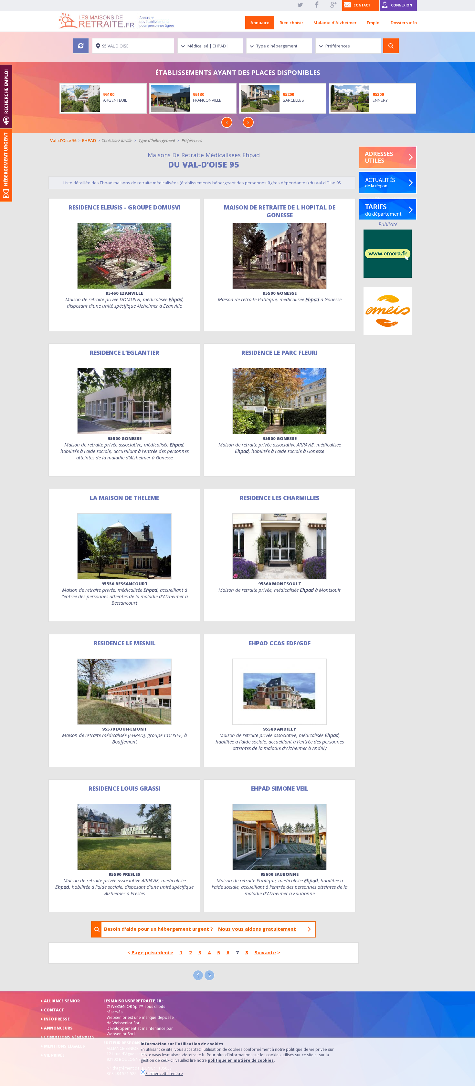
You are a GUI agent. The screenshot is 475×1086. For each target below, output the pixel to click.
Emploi (374, 23)
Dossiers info (404, 23)
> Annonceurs (56, 1028)
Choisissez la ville (116, 140)
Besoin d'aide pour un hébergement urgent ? (200, 929)
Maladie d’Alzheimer (335, 23)
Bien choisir (291, 23)
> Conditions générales (67, 1037)
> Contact (52, 1010)
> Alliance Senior (60, 1001)
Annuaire (259, 23)
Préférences (192, 140)
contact (362, 5)
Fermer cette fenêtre (164, 1073)
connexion (401, 5)
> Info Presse (55, 1019)
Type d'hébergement (157, 140)
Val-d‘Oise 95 (63, 140)
